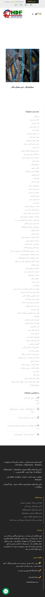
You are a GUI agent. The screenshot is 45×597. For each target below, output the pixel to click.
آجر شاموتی (35, 123)
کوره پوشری (35, 309)
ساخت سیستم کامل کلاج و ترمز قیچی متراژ (24, 251)
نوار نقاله (36, 375)
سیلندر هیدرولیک (33, 275)
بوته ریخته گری (34, 137)
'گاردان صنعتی (34, 120)
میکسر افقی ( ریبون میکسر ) (29, 368)
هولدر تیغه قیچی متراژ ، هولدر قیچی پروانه (25, 382)
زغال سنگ (35, 161)
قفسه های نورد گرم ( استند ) (29, 292)
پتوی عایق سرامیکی (32, 140)
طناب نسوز (35, 168)
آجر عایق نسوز (34, 127)
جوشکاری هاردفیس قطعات (30, 227)
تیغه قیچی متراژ (34, 186)
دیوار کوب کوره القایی (31, 244)
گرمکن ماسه (35, 333)
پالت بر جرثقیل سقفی (31, 206)
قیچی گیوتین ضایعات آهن (31, 296)
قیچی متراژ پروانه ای (32, 299)
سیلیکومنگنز (35, 164)
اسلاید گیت (35, 130)
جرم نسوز (36, 147)
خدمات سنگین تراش (32, 241)
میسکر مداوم (35, 361)
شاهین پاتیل (35, 278)
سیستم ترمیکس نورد (32, 268)
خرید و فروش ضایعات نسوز (30, 151)
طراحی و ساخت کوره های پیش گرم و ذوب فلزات (25, 520)
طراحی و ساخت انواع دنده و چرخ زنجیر (26, 289)
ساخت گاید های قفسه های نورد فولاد (27, 261)
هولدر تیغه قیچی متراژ (32, 378)
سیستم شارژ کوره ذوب (31, 272)
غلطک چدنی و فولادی (32, 171)
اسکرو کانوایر (34, 196)
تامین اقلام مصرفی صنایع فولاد (32, 513)
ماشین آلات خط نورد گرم (31, 347)
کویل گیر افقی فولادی (32, 320)
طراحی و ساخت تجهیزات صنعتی (31, 503)
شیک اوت (36, 285)
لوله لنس (36, 178)
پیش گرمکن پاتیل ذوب (32, 210)
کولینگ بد (36, 316)
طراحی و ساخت (33, 192)
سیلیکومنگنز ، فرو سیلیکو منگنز (22, 87)
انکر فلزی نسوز (34, 199)
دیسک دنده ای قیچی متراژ (30, 157)
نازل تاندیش (35, 182)
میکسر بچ (36, 371)
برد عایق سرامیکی (33, 133)
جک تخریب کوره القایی (31, 223)
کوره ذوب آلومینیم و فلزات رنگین (28, 313)
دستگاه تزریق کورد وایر (31, 154)
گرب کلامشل (35, 327)
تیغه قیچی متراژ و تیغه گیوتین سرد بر (27, 220)
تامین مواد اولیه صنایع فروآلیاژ (32, 510)
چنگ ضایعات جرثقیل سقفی (30, 237)
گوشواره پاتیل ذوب (33, 337)
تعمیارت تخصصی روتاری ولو (30, 216)
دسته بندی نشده (33, 189)
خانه (31, 34)
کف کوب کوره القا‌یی (32, 306)
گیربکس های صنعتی (32, 340)
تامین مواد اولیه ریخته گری (33, 506)
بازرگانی (25, 34)
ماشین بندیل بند (34, 351)
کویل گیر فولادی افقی (32, 323)
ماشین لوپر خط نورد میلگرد (30, 354)
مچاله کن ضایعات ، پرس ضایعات (28, 357)
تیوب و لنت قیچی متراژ (31, 144)
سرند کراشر (35, 265)
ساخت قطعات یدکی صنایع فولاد (28, 258)
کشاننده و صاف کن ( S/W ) (30, 302)
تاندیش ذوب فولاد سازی (31, 213)
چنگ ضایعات (35, 234)
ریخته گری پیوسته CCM (31, 247)
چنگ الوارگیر (35, 230)
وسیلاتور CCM (34, 385)
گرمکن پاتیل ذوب (33, 330)
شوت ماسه (35, 282)
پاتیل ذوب (36, 203)
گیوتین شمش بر (34, 344)
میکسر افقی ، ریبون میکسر (30, 364)
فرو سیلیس (35, 175)
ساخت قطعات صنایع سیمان (30, 254)
